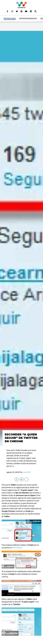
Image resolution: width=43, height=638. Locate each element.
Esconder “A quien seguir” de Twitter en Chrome (21, 438)
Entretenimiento (28, 19)
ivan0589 (26, 472)
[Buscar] (35, 11)
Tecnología (10, 19)
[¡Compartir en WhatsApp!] (26, 479)
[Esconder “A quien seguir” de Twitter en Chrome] (21, 238)
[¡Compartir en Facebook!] (17, 479)
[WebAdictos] (21, 5)
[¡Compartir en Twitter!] (21, 479)
